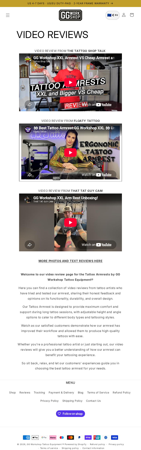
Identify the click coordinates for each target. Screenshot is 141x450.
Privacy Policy (49, 400)
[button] (8, 15)
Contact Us (93, 400)
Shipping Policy (72, 400)
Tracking (39, 392)
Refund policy (97, 444)
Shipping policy (70, 448)
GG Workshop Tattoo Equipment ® (45, 444)
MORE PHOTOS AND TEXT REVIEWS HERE (71, 261)
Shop (12, 392)
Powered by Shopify (75, 444)
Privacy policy (116, 444)
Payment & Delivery (61, 392)
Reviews (24, 392)
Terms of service (49, 448)
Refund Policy (122, 392)
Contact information (93, 448)
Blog (81, 392)
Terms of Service (98, 392)
